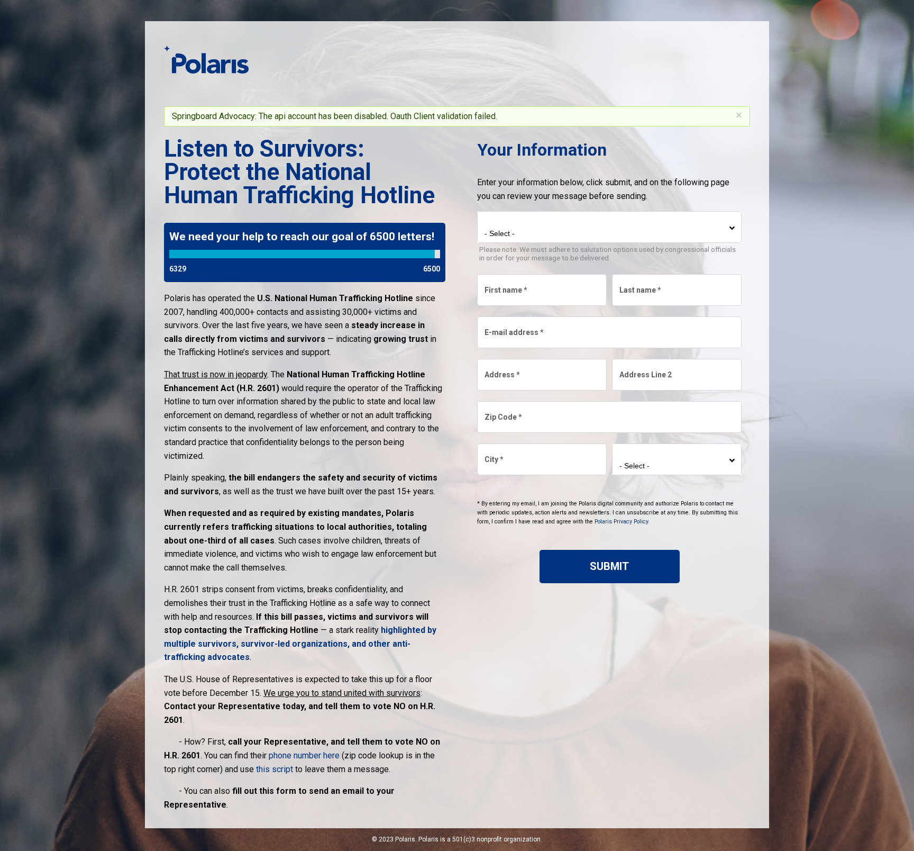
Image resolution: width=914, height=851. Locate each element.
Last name (640, 285)
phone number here (304, 755)
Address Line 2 (645, 370)
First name (505, 285)
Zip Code (503, 412)
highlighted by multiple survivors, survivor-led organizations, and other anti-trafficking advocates (300, 643)
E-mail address (513, 327)
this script (274, 769)
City (493, 454)
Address (501, 370)
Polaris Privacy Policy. (622, 521)
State (631, 454)
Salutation (504, 222)
